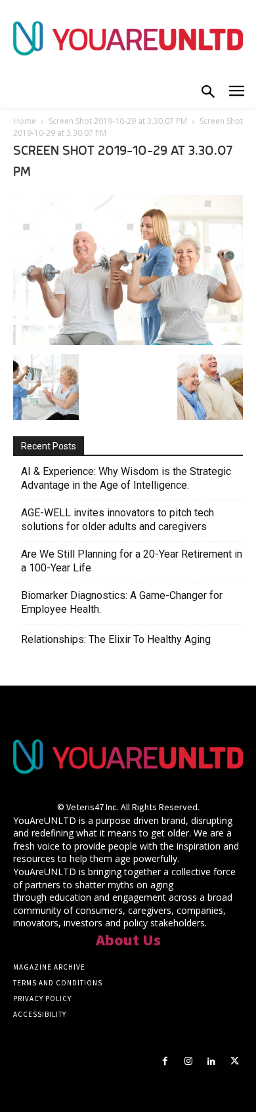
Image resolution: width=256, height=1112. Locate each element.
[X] (234, 1061)
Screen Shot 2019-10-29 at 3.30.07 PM (118, 121)
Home (24, 121)
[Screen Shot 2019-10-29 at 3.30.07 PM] (128, 341)
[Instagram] (188, 1061)
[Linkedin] (211, 1061)
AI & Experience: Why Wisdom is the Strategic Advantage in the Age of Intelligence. (126, 478)
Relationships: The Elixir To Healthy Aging (116, 639)
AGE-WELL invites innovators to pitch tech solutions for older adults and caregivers (117, 519)
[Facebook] (165, 1061)
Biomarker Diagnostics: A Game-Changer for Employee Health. (122, 602)
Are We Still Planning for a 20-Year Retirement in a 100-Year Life (131, 561)
